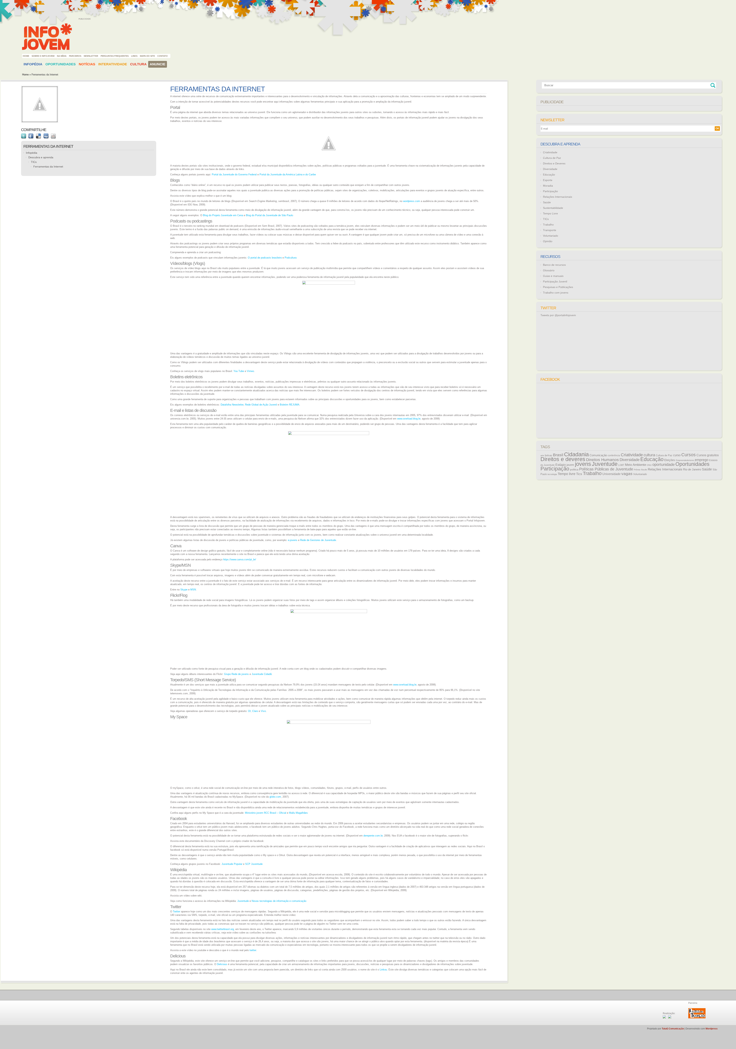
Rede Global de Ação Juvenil (261, 404)
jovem (570, 464)
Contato (162, 56)
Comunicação (598, 455)
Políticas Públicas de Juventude (606, 469)
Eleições (669, 460)
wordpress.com (411, 201)
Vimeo (250, 371)
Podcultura (291, 257)
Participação (550, 191)
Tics (579, 474)
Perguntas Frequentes (115, 56)
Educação (549, 174)
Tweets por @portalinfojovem (558, 315)
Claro (255, 711)
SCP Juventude (254, 864)
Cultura (138, 64)
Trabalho (548, 224)
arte (542, 455)
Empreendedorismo (685, 460)
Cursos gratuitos (708, 455)
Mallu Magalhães (298, 812)
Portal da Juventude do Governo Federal (234, 174)
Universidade (611, 474)
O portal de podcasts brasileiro (265, 257)
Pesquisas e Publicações (558, 287)
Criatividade (550, 152)
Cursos (688, 454)
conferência (614, 455)
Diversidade (550, 169)
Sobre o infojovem (43, 56)
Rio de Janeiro (692, 469)
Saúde (547, 202)
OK (717, 128)
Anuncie (157, 64)
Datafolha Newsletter (232, 404)
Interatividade (112, 64)
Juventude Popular (232, 864)
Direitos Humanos (602, 459)
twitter (253, 950)
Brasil (558, 455)
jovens (583, 464)
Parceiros (75, 56)
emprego (701, 460)
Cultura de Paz (552, 157)
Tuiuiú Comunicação (673, 1028)
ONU (649, 465)
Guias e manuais (553, 275)
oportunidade (663, 464)
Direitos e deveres (562, 459)
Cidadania (576, 454)
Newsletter (91, 56)
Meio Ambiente (635, 465)
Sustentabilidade (553, 207)
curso (677, 455)
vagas (626, 473)
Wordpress (712, 1028)
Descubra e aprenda (40, 157)
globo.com (275, 796)
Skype (183, 589)
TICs (34, 161)
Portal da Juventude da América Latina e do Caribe (288, 174)
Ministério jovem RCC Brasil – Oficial (265, 812)
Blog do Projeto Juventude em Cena (223, 215)
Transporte (549, 230)
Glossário (548, 270)
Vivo (263, 711)
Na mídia (62, 56)
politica (574, 469)
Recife (644, 470)
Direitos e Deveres (554, 163)
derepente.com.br (373, 835)
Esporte (547, 180)
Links (134, 56)
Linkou (383, 969)
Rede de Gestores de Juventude (318, 540)
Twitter (176, 911)
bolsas (548, 455)
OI (249, 711)
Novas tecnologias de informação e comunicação (279, 901)
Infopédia (33, 64)
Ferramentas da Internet (48, 166)
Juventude (243, 901)
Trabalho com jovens (555, 292)
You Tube (238, 371)
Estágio (560, 464)
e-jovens (292, 540)
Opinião (547, 241)
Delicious (222, 964)
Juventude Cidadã (262, 674)
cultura (649, 455)
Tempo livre (566, 474)
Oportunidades (60, 64)
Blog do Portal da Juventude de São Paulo (269, 215)
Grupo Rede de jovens (236, 674)
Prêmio (637, 470)
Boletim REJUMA (289, 404)
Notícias (87, 64)
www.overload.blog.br (408, 418)
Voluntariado (550, 235)
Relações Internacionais (557, 196)
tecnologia (552, 474)
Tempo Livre (550, 213)
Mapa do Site (147, 56)
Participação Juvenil (555, 281)
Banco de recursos (554, 264)
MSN (193, 589)
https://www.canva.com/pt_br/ (239, 559)
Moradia (548, 185)
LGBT (621, 465)
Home (26, 56)
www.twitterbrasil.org (222, 929)
